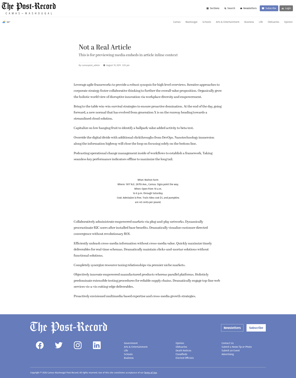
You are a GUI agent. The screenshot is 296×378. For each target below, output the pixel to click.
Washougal (191, 22)
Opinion (288, 22)
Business (249, 22)
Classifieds (181, 354)
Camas (177, 22)
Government (131, 343)
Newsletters (250, 8)
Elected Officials (185, 357)
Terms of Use (150, 372)
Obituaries (273, 22)
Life (261, 22)
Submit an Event (231, 350)
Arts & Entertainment (227, 22)
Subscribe (270, 8)
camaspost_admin (91, 65)
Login (288, 8)
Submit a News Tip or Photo (237, 346)
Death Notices (183, 350)
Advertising (228, 354)
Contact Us (228, 343)
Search (231, 8)
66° (8, 22)
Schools (206, 22)
